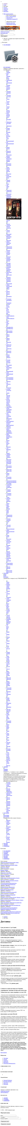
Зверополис (9, 248)
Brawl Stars (7, 607)
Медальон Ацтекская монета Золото (9, 880)
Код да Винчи (8, 293)
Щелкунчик (9, 572)
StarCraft (8, 710)
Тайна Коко (7, 507)
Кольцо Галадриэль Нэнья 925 (8, 894)
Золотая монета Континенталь (8, 884)
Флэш (7, 536)
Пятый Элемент (8, 456)
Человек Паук (8, 548)
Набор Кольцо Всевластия (7, 889)
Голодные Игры (8, 177)
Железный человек (8, 237)
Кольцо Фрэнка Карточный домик (9, 865)
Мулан (8, 356)
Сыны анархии (8, 500)
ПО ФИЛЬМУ (6, 44)
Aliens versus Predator (8, 587)
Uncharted (8, 722)
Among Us (8, 594)
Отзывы (5, 10)
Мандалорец (9, 332)
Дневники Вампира (8, 197)
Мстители (8, 352)
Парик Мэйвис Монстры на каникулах (10, 913)
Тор (7, 522)
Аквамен (8, 92)
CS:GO (8, 616)
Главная (5, 3)
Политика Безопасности (9, 1063)
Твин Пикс (7, 512)
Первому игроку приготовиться (10, 424)
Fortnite (8, 653)
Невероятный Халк (9, 374)
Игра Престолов (9, 274)
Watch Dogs (7, 728)
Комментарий (4, 1118)
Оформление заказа (11, 24)
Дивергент (9, 191)
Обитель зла (8, 384)
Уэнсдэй (8, 526)
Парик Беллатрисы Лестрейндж (8, 909)
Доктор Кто (8, 221)
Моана (8, 339)
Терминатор (9, 516)
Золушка (8, 264)
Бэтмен (8, 129)
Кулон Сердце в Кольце (8, 840)
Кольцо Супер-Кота (5, 875)
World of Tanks (7, 736)
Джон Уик (7, 187)
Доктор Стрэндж (8, 227)
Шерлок (8, 568)
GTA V (8, 669)
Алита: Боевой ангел (8, 116)
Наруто (8, 799)
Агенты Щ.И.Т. (8, 88)
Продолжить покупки (5, 1124)
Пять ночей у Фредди (8, 763)
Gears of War (7, 659)
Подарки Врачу (8, 830)
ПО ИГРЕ (5, 573)
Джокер (8, 181)
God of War (8, 664)
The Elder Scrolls (7, 717)
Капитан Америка (8, 280)
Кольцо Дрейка (4, 870)
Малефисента (9, 328)
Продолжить (4, 1052)
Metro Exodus (8, 674)
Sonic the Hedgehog (8, 706)
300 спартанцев (9, 82)
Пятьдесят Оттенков (8, 463)
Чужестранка (9, 564)
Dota (7, 638)
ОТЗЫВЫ (5, 1099)
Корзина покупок (10, 23)
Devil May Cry (7, 628)
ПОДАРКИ (6, 813)
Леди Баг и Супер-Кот (8, 311)
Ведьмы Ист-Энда (8, 137)
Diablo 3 (7, 635)
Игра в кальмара (8, 269)
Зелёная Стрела (8, 253)
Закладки (5, 1082)
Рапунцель (9, 467)
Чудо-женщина (8, 560)
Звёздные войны (8, 243)
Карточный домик (9, 287)
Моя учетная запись (8, 13)
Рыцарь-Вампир (8, 804)
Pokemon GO (8, 695)
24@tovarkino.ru (4, 1092)
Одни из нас (7, 756)
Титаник (8, 520)
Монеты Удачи (8, 823)
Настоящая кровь (9, 368)
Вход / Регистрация (11, 16)
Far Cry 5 (8, 649)
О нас (4, 5)
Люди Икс (7, 324)
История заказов (7, 1081)
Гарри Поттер (8, 170)
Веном (8, 148)
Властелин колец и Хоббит (9, 160)
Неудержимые (9, 379)
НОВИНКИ (6, 846)
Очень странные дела (8, 416)
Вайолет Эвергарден (9, 794)
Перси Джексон (8, 429)
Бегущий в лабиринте (8, 125)
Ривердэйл (9, 471)
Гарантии (5, 8)
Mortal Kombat (8, 685)
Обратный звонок (5, 1091)
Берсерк (8, 790)
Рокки (7, 474)
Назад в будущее (8, 362)
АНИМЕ (5, 766)
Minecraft (8, 679)
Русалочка (8, 478)
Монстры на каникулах (8, 347)
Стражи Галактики (8, 486)
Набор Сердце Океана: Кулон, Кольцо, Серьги (12, 900)
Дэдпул (8, 231)
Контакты (5, 11)
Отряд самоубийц (9, 409)
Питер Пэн (7, 444)
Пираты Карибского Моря (9, 437)
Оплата (5, 7)
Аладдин (8, 96)
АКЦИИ (5, 844)
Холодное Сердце (8, 542)
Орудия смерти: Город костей (8, 402)
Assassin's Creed (8, 600)
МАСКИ (5, 843)
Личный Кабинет (7, 1080)
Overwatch (8, 689)
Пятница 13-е (8, 450)
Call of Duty (7, 612)
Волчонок (8, 165)
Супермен (8, 494)
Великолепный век (10, 144)
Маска (7, 336)
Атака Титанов (8, 785)
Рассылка (5, 1084)
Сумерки (8, 491)
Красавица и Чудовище (9, 301)
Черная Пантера (8, 555)
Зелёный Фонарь (8, 260)
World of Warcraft (8, 745)
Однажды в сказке (8, 392)
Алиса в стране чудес (8, 106)
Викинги (8, 152)
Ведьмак (8, 750)
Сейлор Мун (8, 811)
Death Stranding (8, 621)
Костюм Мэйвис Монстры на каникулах (10, 905)
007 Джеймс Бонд (8, 76)
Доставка (5, 1058)
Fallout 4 (7, 644)
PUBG (7, 699)
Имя (2, 1115)
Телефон (3, 1117)
